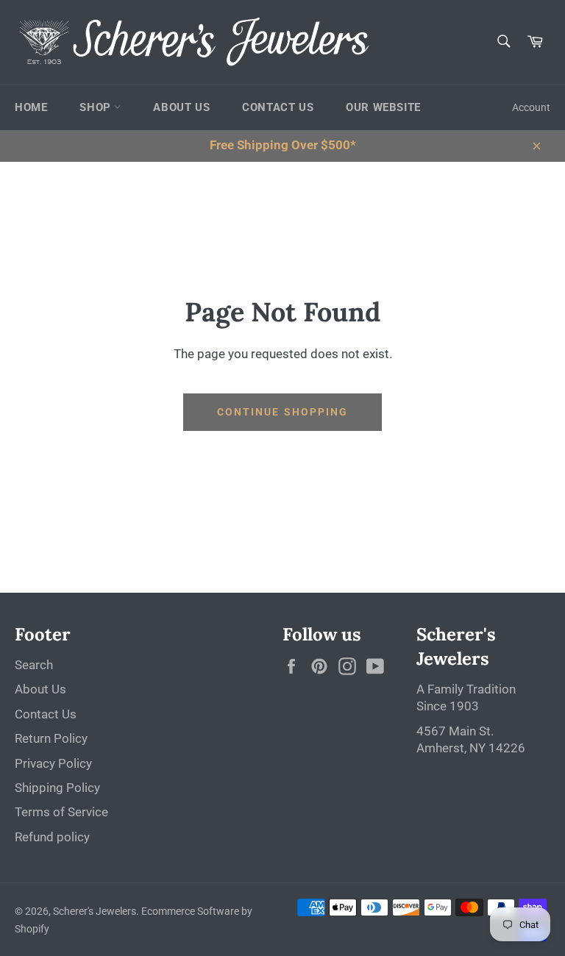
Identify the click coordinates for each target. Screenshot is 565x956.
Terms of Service (61, 812)
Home (31, 107)
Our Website (383, 107)
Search (34, 664)
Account (531, 107)
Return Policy (51, 738)
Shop (96, 107)
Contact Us (277, 107)
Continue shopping (283, 412)
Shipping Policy (57, 787)
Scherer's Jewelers (94, 911)
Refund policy (52, 837)
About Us (181, 107)
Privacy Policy (53, 763)
